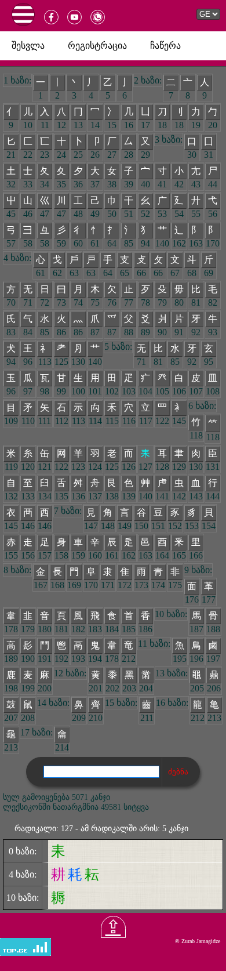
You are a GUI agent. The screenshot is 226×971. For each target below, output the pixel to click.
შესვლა (28, 45)
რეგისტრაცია (97, 45)
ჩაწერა (165, 45)
